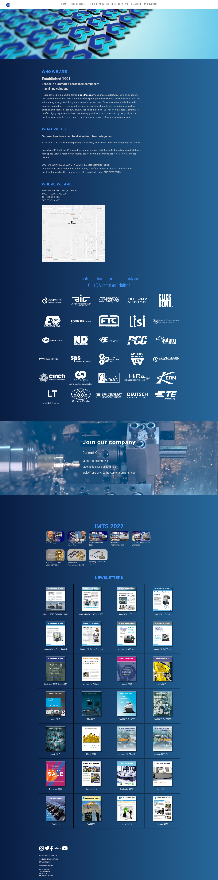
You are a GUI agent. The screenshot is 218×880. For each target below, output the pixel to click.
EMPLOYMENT (150, 4)
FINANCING (135, 4)
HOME (64, 4)
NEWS (125, 4)
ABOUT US (104, 4)
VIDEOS (93, 4)
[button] (78, 4)
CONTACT (115, 4)
